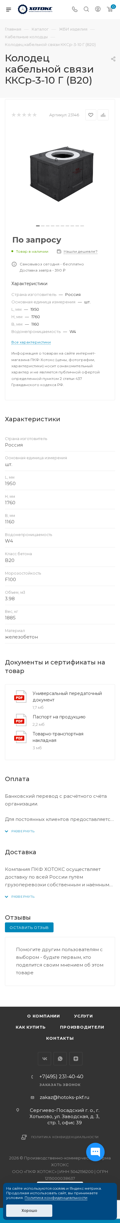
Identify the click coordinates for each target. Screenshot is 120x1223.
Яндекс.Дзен (75, 1058)
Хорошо (29, 1210)
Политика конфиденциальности (65, 1137)
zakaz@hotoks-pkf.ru (64, 1097)
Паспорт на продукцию (59, 717)
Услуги (83, 1015)
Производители (82, 1027)
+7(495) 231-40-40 (61, 1076)
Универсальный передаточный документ (67, 697)
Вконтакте (44, 1058)
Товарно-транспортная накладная (58, 737)
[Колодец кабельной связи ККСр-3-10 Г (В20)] (60, 174)
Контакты (60, 1038)
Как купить (31, 1027)
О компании (43, 1015)
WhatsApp (60, 1058)
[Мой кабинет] (98, 10)
